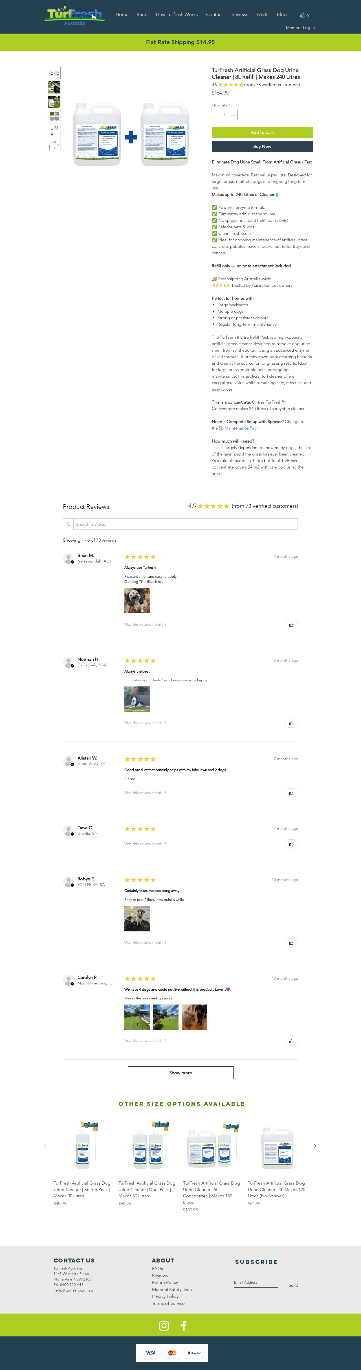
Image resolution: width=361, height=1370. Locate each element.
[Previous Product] (45, 1146)
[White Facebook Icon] (183, 1325)
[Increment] (233, 115)
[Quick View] (83, 1146)
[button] (72, 562)
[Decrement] (216, 115)
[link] (306, 14)
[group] (180, 1165)
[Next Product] (315, 1146)
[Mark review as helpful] (291, 624)
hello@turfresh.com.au (73, 1290)
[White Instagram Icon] (164, 1325)
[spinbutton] (225, 115)
